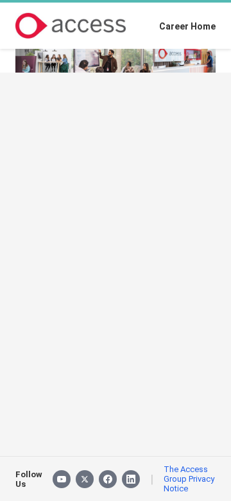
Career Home (187, 26)
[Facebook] (108, 479)
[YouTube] (62, 479)
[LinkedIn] (131, 479)
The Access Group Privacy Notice (189, 478)
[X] (85, 479)
